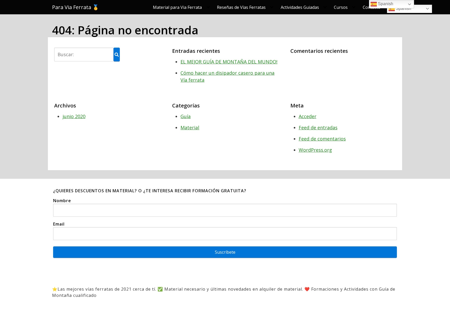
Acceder (307, 116)
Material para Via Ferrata (177, 7)
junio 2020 (74, 116)
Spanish (403, 8)
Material (189, 127)
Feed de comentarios (322, 139)
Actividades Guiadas (300, 7)
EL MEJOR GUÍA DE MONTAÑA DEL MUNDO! (228, 62)
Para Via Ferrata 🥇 (75, 7)
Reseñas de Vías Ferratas (241, 7)
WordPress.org (315, 150)
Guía (185, 116)
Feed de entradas (318, 127)
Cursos (341, 7)
